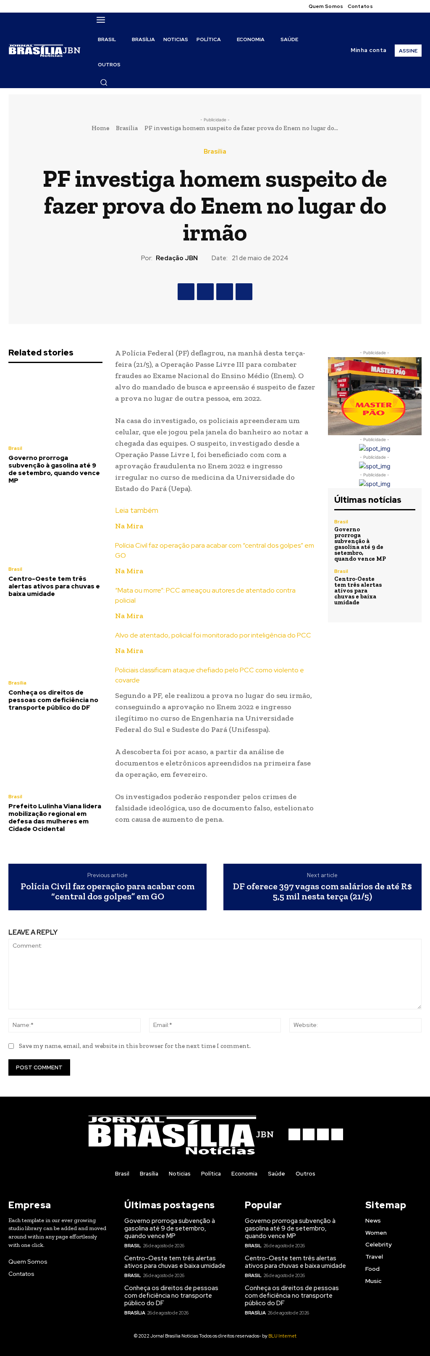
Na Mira (129, 525)
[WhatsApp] (244, 291)
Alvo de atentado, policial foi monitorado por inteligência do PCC (213, 635)
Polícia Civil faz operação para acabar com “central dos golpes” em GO (107, 891)
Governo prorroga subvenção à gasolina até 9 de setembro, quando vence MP (54, 469)
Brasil (15, 448)
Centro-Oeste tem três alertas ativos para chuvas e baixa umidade (54, 586)
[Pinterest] (224, 291)
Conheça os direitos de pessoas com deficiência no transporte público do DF (53, 700)
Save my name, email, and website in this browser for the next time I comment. (135, 1046)
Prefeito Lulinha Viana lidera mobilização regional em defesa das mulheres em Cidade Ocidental (54, 817)
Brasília (127, 128)
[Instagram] (396, 6)
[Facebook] (386, 6)
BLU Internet (282, 1336)
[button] (104, 82)
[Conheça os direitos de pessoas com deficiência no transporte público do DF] (55, 640)
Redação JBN (177, 258)
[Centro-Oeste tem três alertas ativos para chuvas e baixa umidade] (55, 526)
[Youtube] (417, 6)
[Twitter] (406, 6)
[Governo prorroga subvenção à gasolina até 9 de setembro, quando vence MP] (55, 405)
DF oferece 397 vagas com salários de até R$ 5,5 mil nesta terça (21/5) (322, 891)
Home (100, 128)
